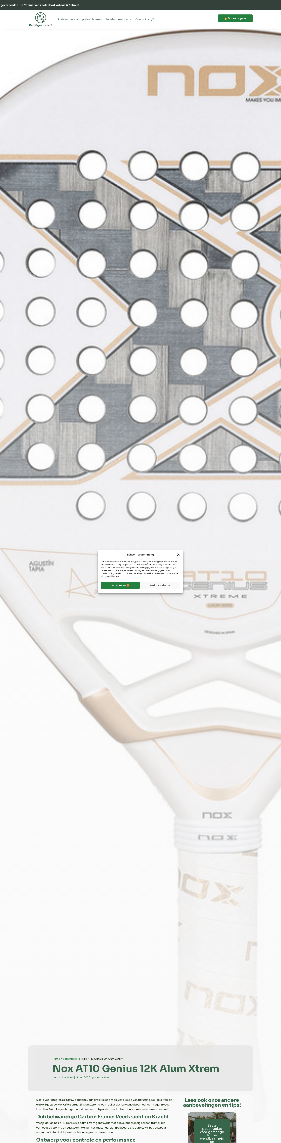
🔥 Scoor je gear (235, 18)
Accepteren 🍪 (120, 585)
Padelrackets (66, 19)
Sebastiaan (66, 1077)
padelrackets (71, 1059)
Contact (140, 19)
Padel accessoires (117, 19)
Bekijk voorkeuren (161, 585)
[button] (178, 554)
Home (56, 1059)
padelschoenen (92, 19)
